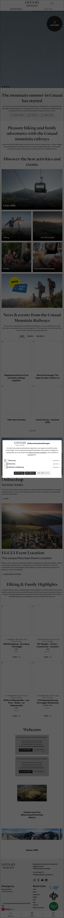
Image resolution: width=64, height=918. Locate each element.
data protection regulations (38, 453)
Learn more (56, 460)
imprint (30, 455)
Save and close (43, 473)
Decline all (30, 473)
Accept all (19, 473)
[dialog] (32, 459)
